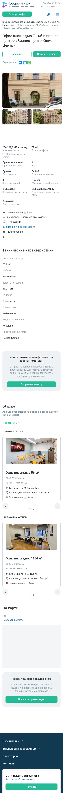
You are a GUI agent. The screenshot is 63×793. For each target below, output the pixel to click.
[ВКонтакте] (20, 62)
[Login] (48, 14)
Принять (31, 786)
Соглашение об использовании (20, 779)
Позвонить (17, 54)
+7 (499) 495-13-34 (51, 3)
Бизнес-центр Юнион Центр (19, 226)
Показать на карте (13, 619)
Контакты (8, 763)
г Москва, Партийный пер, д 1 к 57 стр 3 (29, 492)
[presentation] (5, 506)
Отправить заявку (31, 384)
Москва (39, 22)
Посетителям (11, 741)
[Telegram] (25, 62)
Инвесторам (10, 756)
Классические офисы (23, 22)
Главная (6, 22)
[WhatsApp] (29, 62)
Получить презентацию (31, 699)
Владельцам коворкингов (19, 748)
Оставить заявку (47, 54)
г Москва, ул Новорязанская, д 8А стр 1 (28, 578)
